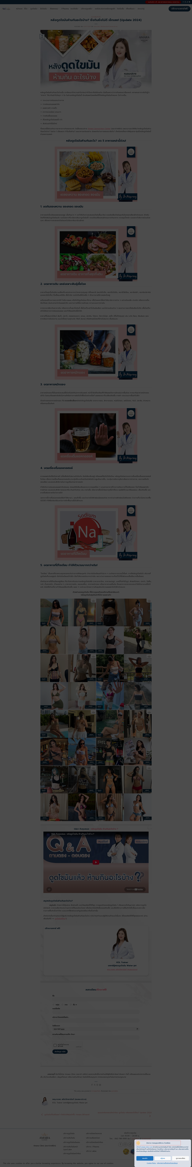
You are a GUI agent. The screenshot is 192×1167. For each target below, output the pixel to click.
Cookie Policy (151, 1163)
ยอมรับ (144, 1158)
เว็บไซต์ (138, 1147)
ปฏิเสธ (162, 1158)
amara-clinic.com (146, 1147)
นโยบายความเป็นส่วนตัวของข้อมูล (167, 1163)
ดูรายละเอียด (180, 1158)
